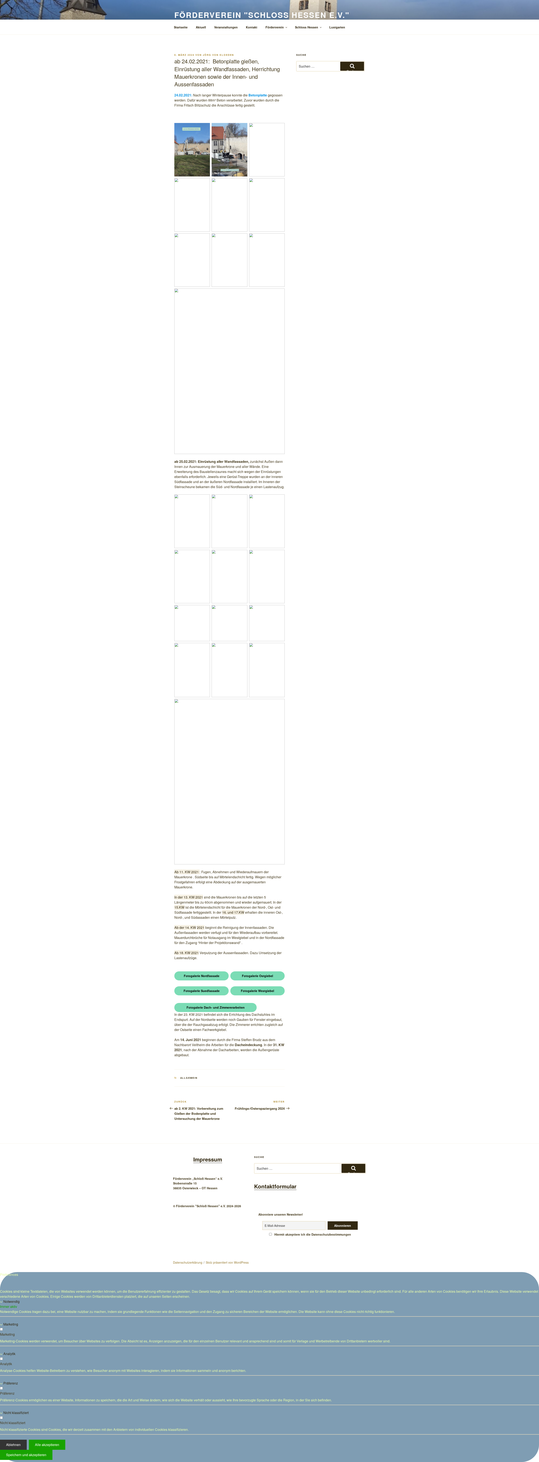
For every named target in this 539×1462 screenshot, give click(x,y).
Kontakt (251, 27)
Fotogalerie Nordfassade (201, 976)
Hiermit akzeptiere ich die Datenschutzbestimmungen (312, 1234)
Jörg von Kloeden (218, 54)
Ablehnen (13, 1444)
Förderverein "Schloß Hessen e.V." (262, 14)
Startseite (181, 27)
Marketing (10, 1324)
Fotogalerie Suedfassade (202, 991)
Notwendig (11, 1301)
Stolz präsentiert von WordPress (227, 1262)
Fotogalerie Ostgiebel (257, 976)
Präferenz (10, 1383)
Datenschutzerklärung (187, 1262)
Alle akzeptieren (47, 1444)
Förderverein (274, 27)
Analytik (9, 1353)
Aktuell (201, 27)
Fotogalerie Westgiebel (257, 991)
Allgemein (189, 1077)
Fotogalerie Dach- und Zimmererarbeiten (216, 1007)
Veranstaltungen (226, 27)
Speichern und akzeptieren (26, 1454)
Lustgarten (337, 27)
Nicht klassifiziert (16, 1412)
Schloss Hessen (306, 27)
